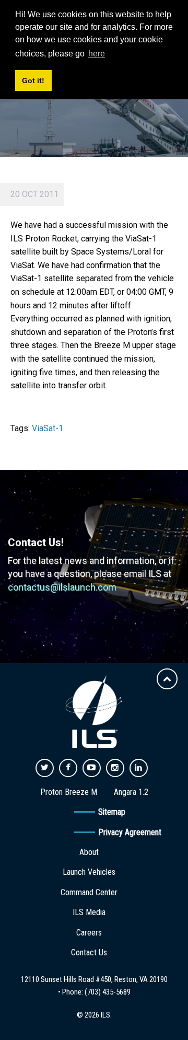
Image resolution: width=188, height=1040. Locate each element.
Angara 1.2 (131, 792)
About (89, 852)
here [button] (96, 53)
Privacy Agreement (129, 832)
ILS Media (89, 912)
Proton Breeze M (68, 792)
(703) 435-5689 (108, 992)
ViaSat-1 (47, 428)
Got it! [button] (33, 80)
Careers (89, 933)
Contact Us (89, 952)
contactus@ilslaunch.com (62, 587)
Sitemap (111, 812)
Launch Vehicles (89, 872)
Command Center (89, 892)
